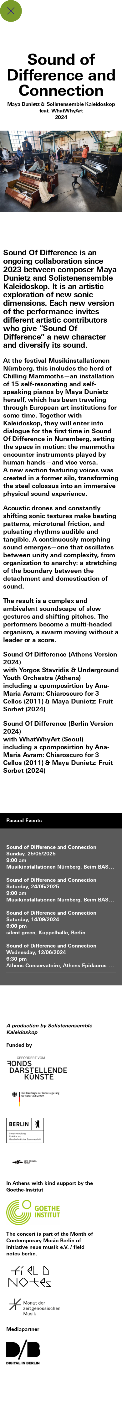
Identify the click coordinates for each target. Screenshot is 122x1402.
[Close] (11, 11)
